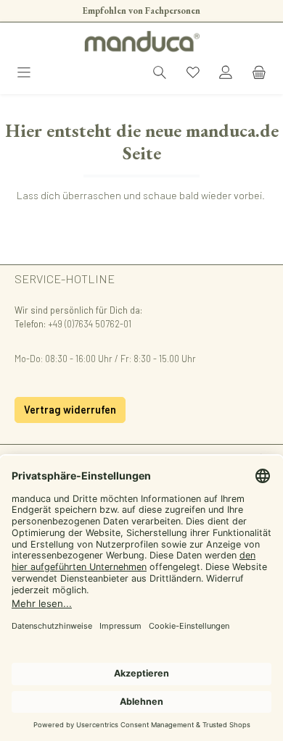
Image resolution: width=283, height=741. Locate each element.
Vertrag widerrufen (70, 409)
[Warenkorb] (259, 73)
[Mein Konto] (225, 73)
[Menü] (24, 73)
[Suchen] (159, 73)
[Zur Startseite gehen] (141, 41)
